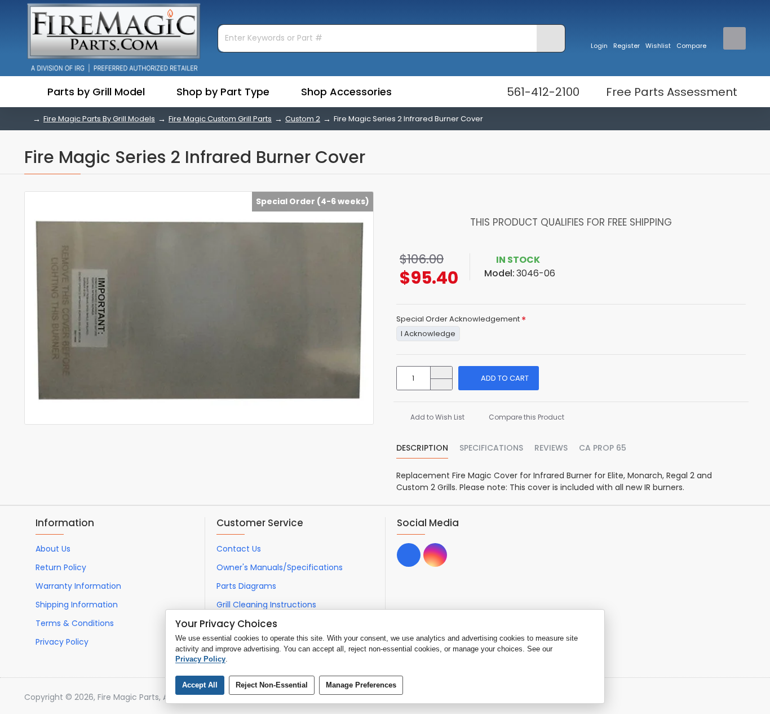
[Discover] (739, 697)
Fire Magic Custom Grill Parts (220, 118)
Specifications (491, 448)
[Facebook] (409, 555)
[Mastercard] (697, 697)
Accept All (200, 685)
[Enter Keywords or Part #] (551, 38)
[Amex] (718, 697)
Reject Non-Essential (272, 685)
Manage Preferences (361, 685)
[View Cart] (734, 38)
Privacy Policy (200, 659)
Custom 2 (302, 118)
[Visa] (675, 697)
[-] (441, 384)
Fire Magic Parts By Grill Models (99, 118)
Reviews (551, 448)
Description (422, 448)
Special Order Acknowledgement (458, 319)
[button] (498, 378)
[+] (441, 372)
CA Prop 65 (602, 448)
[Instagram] (435, 555)
